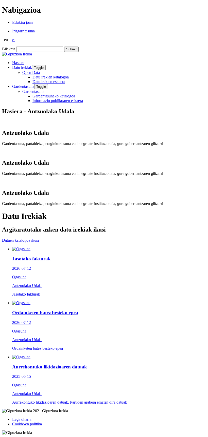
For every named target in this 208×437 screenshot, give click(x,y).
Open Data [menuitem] (31, 72)
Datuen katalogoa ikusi (20, 240)
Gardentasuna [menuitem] (33, 91)
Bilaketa (8, 49)
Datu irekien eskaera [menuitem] (48, 81)
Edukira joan (22, 22)
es (13, 39)
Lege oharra (21, 419)
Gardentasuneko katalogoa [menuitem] (53, 96)
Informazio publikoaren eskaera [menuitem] (57, 100)
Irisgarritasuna (23, 31)
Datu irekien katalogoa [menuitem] (50, 77)
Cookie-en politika (27, 424)
